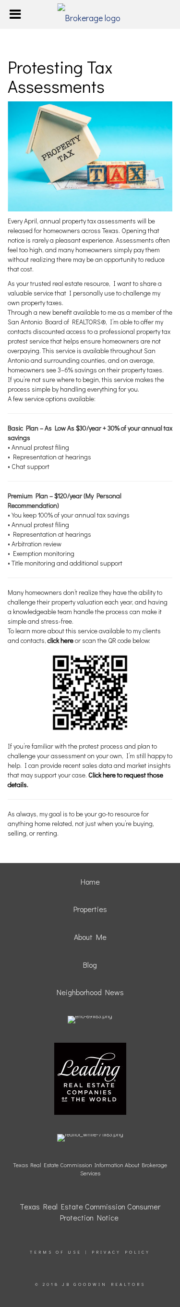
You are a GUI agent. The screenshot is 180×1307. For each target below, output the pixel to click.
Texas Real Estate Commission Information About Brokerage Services (90, 1169)
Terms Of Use (56, 1252)
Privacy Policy (121, 1252)
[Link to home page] (90, 14)
